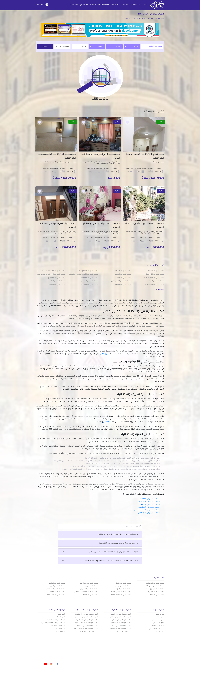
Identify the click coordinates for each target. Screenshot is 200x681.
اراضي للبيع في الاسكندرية (89, 631)
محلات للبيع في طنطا (123, 583)
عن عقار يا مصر (91, 5)
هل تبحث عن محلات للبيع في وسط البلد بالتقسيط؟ (118, 543)
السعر (84, 46)
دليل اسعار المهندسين (57, 626)
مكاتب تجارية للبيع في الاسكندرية (86, 626)
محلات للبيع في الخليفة (57, 281)
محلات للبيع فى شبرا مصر (56, 595)
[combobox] (132, 46)
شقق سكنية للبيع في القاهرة (120, 614)
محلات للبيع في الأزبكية (156, 281)
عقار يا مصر (105, 354)
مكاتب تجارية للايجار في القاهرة (120, 628)
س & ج (82, 5)
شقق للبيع (61, 614)
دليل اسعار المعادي (58, 628)
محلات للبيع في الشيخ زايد (89, 589)
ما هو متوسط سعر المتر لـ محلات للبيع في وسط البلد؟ (117, 534)
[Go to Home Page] (163, 18)
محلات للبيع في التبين (123, 278)
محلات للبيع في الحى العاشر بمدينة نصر (51, 274)
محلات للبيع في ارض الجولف (154, 278)
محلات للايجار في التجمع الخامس (147, 510)
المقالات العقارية (103, 5)
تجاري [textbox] (118, 46)
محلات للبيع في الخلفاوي (56, 278)
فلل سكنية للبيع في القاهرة (121, 620)
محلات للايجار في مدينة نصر (149, 502)
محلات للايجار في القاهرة (150, 505)
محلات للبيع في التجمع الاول (121, 281)
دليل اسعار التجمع (58, 631)
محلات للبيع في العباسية (56, 284)
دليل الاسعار (115, 5)
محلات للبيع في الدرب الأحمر (154, 284)
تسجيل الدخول (41, 5)
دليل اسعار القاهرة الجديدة (56, 620)
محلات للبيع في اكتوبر (123, 589)
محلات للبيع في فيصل (123, 586)
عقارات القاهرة (159, 617)
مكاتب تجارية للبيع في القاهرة (121, 626)
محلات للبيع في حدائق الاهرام (121, 595)
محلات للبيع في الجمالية (89, 278)
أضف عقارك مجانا (135, 5)
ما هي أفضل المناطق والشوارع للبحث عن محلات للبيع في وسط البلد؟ (111, 561)
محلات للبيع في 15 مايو (156, 271)
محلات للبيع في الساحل (123, 284)
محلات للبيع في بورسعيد (89, 586)
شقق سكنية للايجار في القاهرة (120, 617)
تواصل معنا (74, 5)
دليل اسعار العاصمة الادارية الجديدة (53, 623)
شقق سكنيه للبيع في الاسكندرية (86, 614)
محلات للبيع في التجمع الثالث (88, 271)
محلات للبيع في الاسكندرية (154, 583)
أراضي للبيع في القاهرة (123, 631)
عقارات (145, 5)
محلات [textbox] (100, 46)
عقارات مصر (160, 614)
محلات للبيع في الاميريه (123, 271)
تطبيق (45, 47)
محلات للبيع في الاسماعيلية (55, 589)
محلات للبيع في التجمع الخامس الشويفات (83, 274)
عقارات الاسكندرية (158, 620)
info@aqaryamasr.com (46, 653)
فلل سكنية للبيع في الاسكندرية (87, 620)
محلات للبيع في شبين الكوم (154, 586)
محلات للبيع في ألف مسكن (154, 274)
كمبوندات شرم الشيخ (156, 628)
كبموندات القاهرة (158, 623)
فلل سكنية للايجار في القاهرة (121, 623)
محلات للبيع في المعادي (56, 592)
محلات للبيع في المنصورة (56, 583)
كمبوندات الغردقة (158, 626)
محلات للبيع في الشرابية (89, 284)
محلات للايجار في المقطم (150, 499)
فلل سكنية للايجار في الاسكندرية (86, 623)
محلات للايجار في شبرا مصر (149, 513)
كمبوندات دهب (159, 631)
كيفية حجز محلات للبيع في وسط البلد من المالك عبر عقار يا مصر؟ (113, 552)
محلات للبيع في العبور (90, 595)
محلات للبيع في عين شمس (154, 589)
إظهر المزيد (159, 290)
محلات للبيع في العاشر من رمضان (86, 592)
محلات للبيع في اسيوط (57, 586)
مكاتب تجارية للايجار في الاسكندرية (86, 628)
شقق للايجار (61, 617)
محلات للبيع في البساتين (122, 274)
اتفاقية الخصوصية (83, 661)
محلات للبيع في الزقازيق (156, 592)
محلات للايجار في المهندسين (149, 507)
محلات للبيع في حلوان (156, 595)
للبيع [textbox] (136, 46)
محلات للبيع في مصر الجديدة (121, 592)
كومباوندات (124, 5)
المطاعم (106, 422)
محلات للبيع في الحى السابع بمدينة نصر (51, 271)
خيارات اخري (64, 46)
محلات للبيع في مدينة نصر (89, 583)
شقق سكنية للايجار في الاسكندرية (86, 617)
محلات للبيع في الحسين (89, 281)
